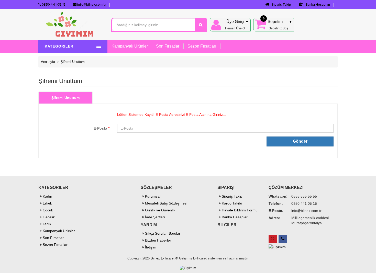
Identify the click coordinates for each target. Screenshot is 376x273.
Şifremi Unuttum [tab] (65, 98)
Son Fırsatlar (167, 46)
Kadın (47, 196)
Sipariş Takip (281, 5)
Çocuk (47, 210)
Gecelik (48, 217)
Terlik (46, 224)
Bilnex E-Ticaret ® (164, 258)
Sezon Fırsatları (201, 46)
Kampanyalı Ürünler (130, 46)
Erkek (47, 203)
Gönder (300, 141)
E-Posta (101, 128)
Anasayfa (48, 62)
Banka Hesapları (317, 5)
